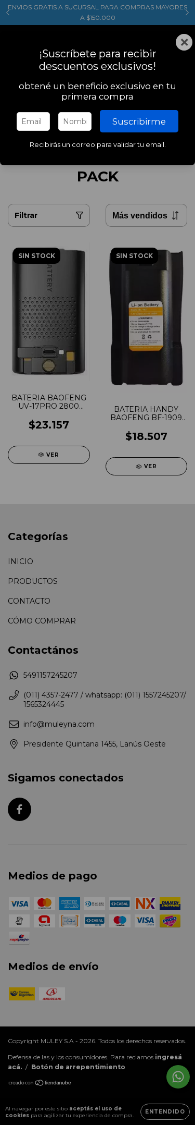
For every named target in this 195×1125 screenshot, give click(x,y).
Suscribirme (139, 121)
